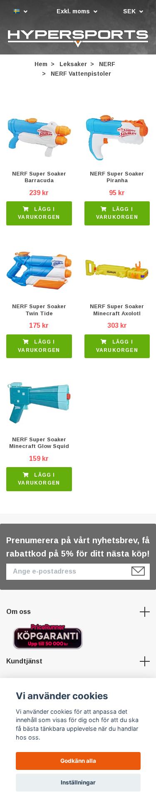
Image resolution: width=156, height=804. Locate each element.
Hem (41, 64)
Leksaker (73, 64)
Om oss (18, 612)
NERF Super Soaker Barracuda (39, 177)
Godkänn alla (78, 760)
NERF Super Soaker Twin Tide (39, 310)
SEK (130, 11)
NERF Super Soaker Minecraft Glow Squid (39, 443)
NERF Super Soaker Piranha (117, 177)
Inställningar (78, 782)
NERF (107, 64)
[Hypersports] (78, 39)
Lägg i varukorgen (39, 213)
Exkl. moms (74, 11)
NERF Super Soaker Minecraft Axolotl (117, 310)
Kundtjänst (24, 661)
